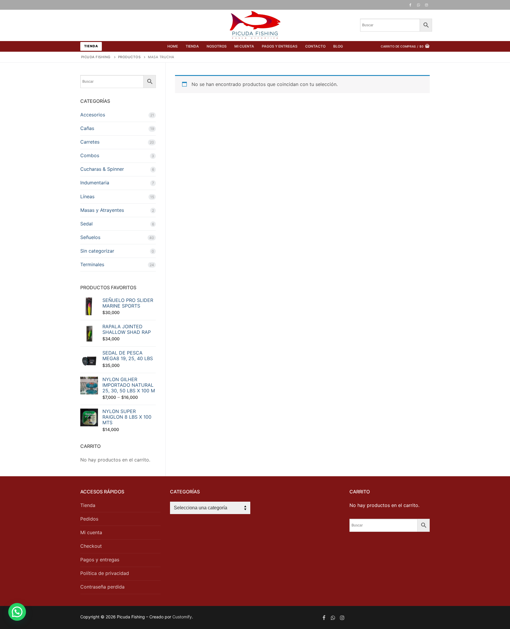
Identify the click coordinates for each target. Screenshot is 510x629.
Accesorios (92, 115)
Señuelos (90, 237)
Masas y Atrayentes (102, 210)
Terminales (92, 264)
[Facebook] (410, 5)
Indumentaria (94, 183)
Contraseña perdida (102, 587)
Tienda (91, 46)
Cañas (87, 128)
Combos (89, 155)
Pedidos (89, 519)
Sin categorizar (97, 251)
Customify (182, 616)
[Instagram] (426, 5)
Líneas (87, 196)
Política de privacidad (104, 573)
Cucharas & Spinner (102, 169)
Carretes (89, 142)
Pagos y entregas (99, 560)
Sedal (86, 224)
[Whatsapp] (333, 617)
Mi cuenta (91, 532)
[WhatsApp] (418, 5)
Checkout (91, 546)
